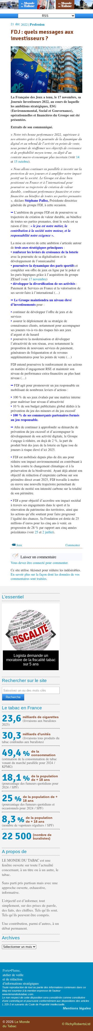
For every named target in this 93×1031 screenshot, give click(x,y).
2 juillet (47, 532)
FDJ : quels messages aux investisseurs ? (42, 35)
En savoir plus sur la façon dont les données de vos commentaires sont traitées (45, 576)
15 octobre (21, 161)
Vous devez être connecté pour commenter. (39, 562)
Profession (37, 24)
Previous (10, 633)
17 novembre (37, 279)
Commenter (73, 545)
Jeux (19, 545)
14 (77, 157)
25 (36, 532)
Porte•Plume (11, 970)
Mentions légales (77, 1008)
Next (51, 633)
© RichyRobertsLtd (76, 1024)
